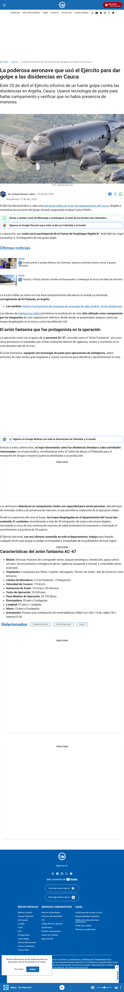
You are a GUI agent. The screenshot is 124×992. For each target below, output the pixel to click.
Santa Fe (55, 13)
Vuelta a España (81, 13)
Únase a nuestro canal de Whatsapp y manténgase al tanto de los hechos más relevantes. (58, 218)
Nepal (45, 13)
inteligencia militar (29, 313)
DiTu (20, 931)
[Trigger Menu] (4, 5)
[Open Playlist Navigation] (120, 987)
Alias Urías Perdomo (31, 13)
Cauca (82, 624)
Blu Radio (4, 62)
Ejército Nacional (63, 624)
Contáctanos (46, 928)
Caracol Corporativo (26, 946)
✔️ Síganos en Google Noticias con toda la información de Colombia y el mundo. (52, 439)
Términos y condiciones (85, 930)
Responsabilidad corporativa (87, 916)
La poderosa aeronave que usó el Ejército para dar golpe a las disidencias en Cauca (56, 62)
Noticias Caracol (25, 913)
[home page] (62, 5)
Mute (93, 987)
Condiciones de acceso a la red (88, 913)
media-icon (62, 987)
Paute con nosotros (49, 935)
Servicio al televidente (50, 913)
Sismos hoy (67, 13)
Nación (14, 62)
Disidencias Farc (40, 624)
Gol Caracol (23, 920)
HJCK (20, 928)
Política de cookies (83, 926)
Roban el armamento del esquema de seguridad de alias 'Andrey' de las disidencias (72, 306)
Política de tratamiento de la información (87, 921)
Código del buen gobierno (52, 924)
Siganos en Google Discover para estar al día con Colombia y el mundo (47, 225)
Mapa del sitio (47, 939)
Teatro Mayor (23, 939)
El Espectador (23, 935)
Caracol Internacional (27, 943)
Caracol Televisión (25, 916)
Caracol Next (23, 950)
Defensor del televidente (51, 916)
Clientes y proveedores (51, 931)
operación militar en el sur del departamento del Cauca (76, 205)
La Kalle (21, 924)
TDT (43, 920)
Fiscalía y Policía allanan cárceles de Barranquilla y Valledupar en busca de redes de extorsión (73, 279)
